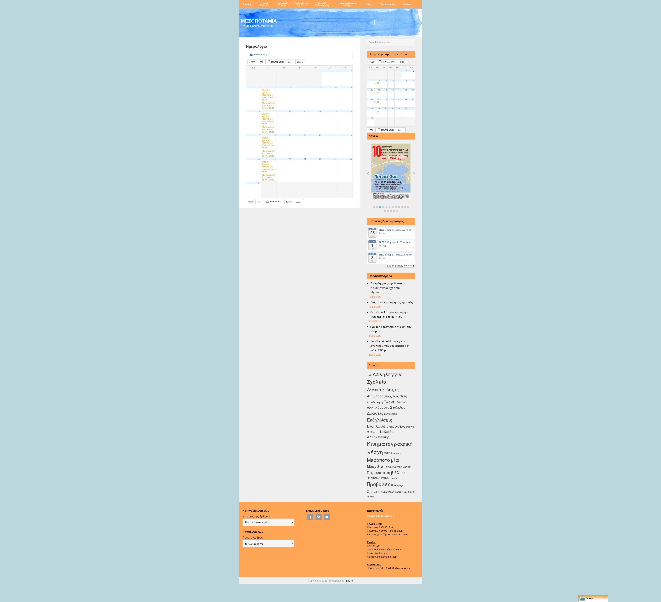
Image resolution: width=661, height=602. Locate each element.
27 (305, 159)
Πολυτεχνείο (390, 477)
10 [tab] (402, 207)
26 (290, 159)
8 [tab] (396, 207)
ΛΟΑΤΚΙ (388, 453)
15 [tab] (391, 211)
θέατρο (371, 496)
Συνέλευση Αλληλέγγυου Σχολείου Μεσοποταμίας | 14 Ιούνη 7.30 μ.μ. (390, 345)
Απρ (261, 62)
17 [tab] (397, 211)
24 (259, 159)
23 (351, 135)
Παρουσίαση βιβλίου (386, 472)
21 (320, 135)
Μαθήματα (397, 453)
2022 (299, 62)
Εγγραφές (390, 413)
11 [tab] (405, 207)
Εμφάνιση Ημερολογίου (399, 265)
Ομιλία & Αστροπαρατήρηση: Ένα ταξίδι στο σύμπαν (390, 314)
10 (259, 111)
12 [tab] (408, 207)
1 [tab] (374, 207)
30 (351, 159)
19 (290, 135)
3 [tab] (380, 207)
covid (369, 375)
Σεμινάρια (375, 491)
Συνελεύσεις (395, 491)
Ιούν (290, 62)
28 (320, 159)
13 (305, 111)
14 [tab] (388, 211)
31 (259, 183)
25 (275, 159)
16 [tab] (394, 211)
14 (320, 111)
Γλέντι (390, 401)
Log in (349, 580)
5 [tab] (386, 207)
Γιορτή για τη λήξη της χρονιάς (391, 302)
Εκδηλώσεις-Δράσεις (386, 426)
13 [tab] (385, 211)
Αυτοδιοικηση (375, 402)
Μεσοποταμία (383, 459)
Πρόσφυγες (398, 485)
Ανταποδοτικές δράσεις (387, 395)
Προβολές (379, 483)
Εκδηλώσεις (379, 420)
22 (335, 135)
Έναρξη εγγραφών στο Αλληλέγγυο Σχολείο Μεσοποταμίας (386, 287)
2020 (252, 62)
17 (259, 135)
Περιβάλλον (375, 478)
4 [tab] (383, 207)
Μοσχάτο (375, 466)
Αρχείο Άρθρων (253, 537)
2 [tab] (377, 207)
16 (351, 111)
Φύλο (411, 491)
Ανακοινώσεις (383, 389)
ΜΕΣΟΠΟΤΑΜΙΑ (259, 21)
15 (335, 111)
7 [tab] (393, 207)
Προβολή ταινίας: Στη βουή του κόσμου (390, 329)
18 (275, 135)
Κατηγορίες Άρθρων (256, 516)
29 (335, 159)
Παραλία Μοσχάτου (397, 466)
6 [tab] (390, 207)
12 (290, 111)
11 (275, 111)
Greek (589, 598)
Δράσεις (375, 413)
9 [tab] (399, 207)
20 (305, 135)
